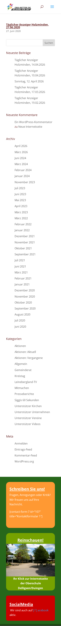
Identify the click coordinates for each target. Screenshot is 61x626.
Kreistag (20, 376)
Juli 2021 (20, 260)
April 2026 (21, 146)
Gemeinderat (23, 370)
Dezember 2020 (25, 290)
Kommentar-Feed (26, 455)
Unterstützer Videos (27, 424)
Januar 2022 (22, 230)
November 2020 (25, 296)
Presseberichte (24, 394)
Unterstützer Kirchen (28, 406)
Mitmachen (22, 388)
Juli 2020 (20, 320)
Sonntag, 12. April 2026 (29, 81)
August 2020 (22, 314)
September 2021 (25, 254)
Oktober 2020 (23, 302)
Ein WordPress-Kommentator (33, 122)
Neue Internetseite (30, 127)
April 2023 (21, 206)
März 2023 (21, 212)
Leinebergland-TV (26, 382)
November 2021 (25, 242)
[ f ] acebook (40, 610)
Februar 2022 (23, 224)
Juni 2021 (20, 266)
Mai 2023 (20, 200)
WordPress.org (24, 461)
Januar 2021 (22, 284)
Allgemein (21, 364)
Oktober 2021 (23, 248)
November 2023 (25, 182)
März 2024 (21, 164)
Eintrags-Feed (23, 449)
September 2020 (25, 308)
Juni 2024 (20, 158)
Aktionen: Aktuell (25, 352)
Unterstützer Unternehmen (32, 412)
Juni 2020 (20, 326)
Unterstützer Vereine (28, 418)
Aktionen (20, 346)
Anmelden (21, 443)
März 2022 (21, 218)
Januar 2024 (22, 176)
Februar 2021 (23, 278)
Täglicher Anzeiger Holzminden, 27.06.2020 (27, 26)
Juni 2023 (20, 194)
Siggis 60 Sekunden (27, 400)
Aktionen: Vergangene (29, 358)
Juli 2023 (20, 188)
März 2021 (21, 272)
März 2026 (21, 152)
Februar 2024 (23, 170)
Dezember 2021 (25, 236)
